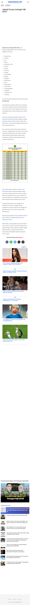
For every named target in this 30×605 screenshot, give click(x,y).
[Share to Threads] (19, 242)
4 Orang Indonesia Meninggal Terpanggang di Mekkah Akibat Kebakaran (17, 563)
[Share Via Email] (23, 242)
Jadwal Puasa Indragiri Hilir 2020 (14, 10)
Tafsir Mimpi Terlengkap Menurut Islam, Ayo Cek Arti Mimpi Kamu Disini (17, 557)
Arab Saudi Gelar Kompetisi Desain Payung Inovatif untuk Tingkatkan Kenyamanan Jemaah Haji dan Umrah (17, 540)
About (10, 599)
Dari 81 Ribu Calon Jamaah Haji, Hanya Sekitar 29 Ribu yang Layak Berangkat (16, 527)
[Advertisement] (15, 30)
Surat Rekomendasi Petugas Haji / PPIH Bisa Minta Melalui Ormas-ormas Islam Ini (17, 510)
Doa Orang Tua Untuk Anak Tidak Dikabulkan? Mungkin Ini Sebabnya (15, 551)
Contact (15, 599)
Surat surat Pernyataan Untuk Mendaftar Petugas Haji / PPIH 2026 (17, 545)
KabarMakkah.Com (18, 602)
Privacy (19, 599)
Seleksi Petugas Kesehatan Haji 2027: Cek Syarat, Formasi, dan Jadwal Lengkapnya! (17, 522)
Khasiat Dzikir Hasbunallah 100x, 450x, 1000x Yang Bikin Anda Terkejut (18, 533)
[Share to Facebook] (7, 242)
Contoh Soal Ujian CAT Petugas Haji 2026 (14, 481)
